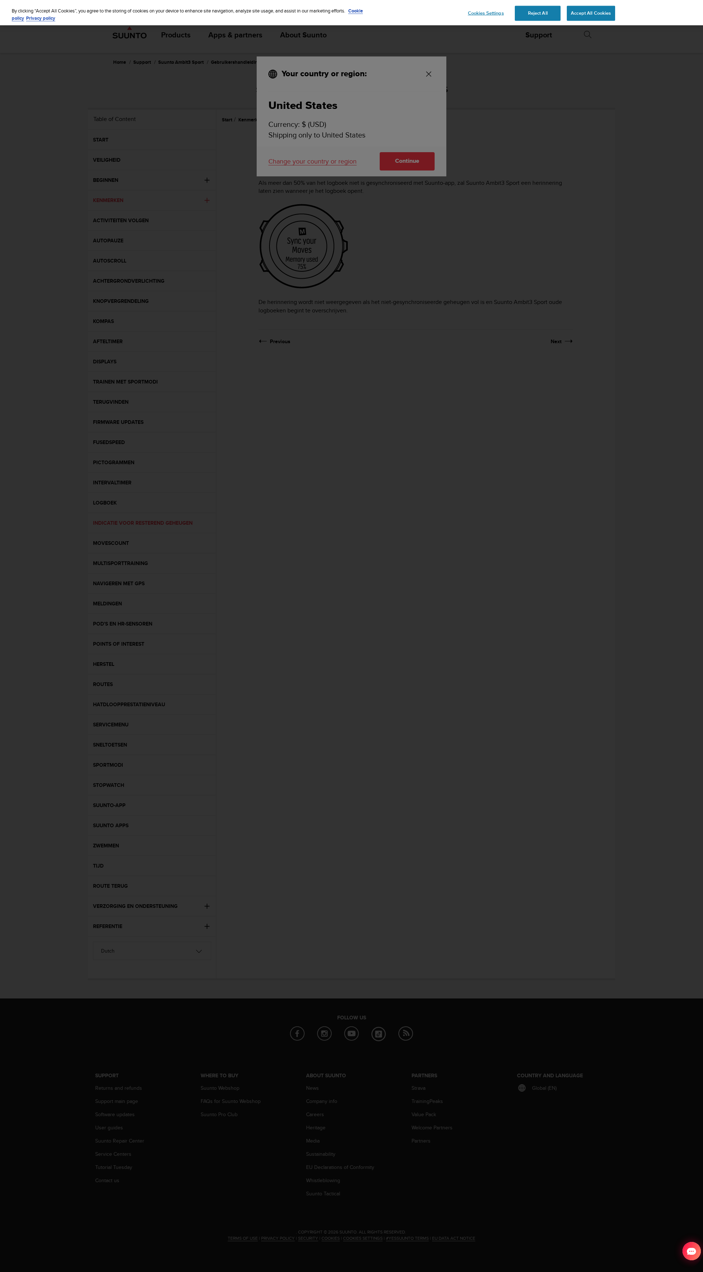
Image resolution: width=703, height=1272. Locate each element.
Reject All (538, 13)
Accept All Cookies (591, 13)
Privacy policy (40, 18)
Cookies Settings (486, 13)
